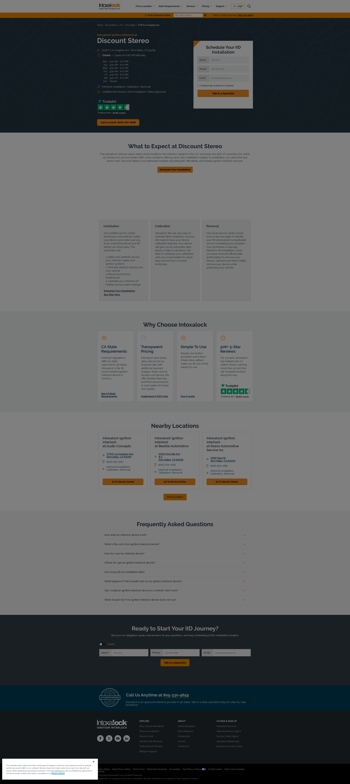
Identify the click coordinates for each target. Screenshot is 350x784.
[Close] (94, 762)
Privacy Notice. (58, 773)
